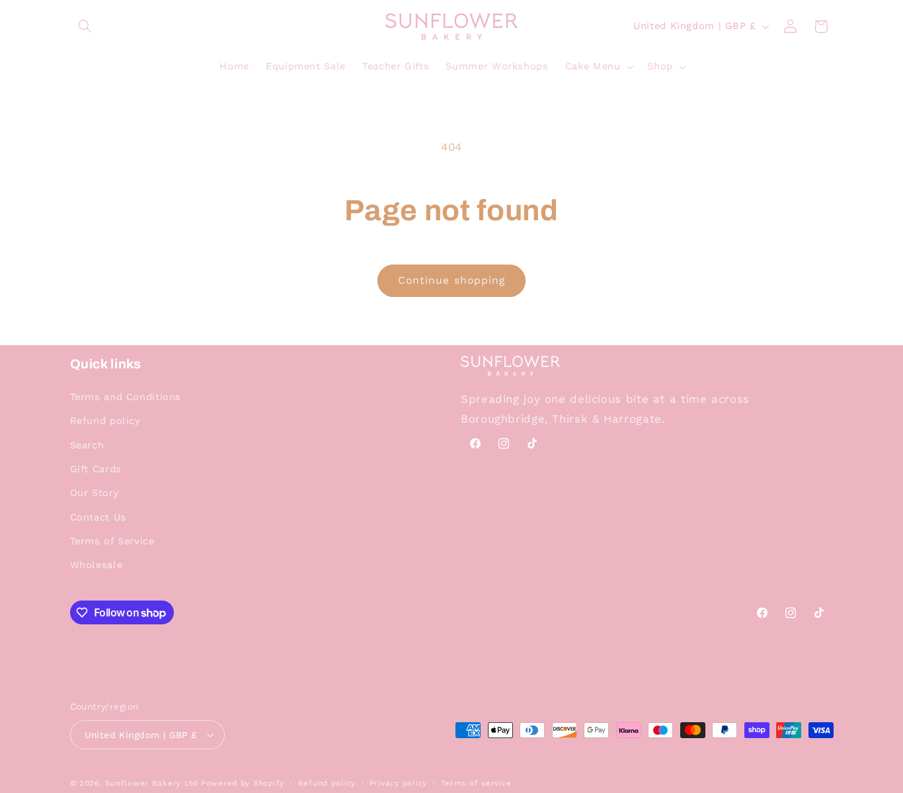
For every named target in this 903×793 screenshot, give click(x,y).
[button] (85, 26)
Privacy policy (398, 783)
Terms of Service (112, 541)
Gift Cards (96, 469)
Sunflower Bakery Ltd (151, 783)
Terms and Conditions (126, 397)
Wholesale (96, 565)
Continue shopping (451, 280)
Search (87, 445)
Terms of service (476, 783)
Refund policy (105, 421)
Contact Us (98, 517)
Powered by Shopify (242, 783)
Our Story (95, 493)
